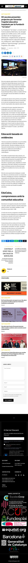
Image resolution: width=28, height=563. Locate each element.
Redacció (3, 48)
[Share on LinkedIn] (8, 53)
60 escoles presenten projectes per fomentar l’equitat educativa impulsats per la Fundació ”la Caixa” (12, 22)
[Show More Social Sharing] (13, 53)
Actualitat (5, 14)
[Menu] (2, 6)
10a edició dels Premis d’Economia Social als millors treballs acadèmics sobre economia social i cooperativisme (13, 328)
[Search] (26, 6)
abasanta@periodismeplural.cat (8, 478)
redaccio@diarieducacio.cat (7, 479)
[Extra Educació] (14, 6)
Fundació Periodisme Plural (7, 466)
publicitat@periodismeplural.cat (8, 481)
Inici (2, 10)
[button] (14, 418)
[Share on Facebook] (5, 53)
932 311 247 (4, 486)
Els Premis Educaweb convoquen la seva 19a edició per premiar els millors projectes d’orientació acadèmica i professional (14, 302)
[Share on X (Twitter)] (2, 53)
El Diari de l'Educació (6, 463)
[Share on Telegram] (10, 53)
